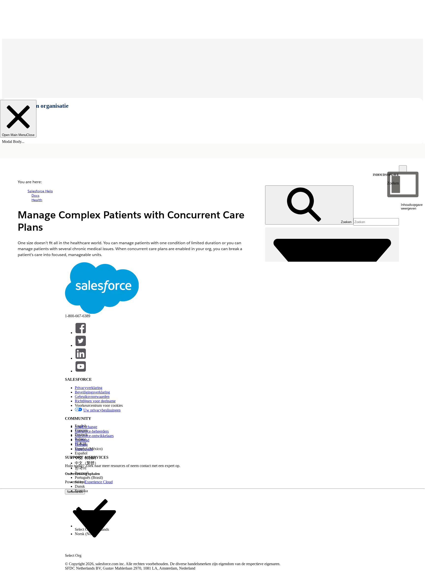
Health (36, 200)
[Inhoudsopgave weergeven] (403, 169)
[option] (92, 426)
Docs (35, 195)
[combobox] (94, 523)
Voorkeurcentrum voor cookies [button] (99, 405)
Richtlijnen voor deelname (95, 401)
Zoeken (393, 183)
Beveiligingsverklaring (92, 392)
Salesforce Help (40, 191)
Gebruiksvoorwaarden (92, 396)
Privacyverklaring (88, 388)
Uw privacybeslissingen (102, 410)
